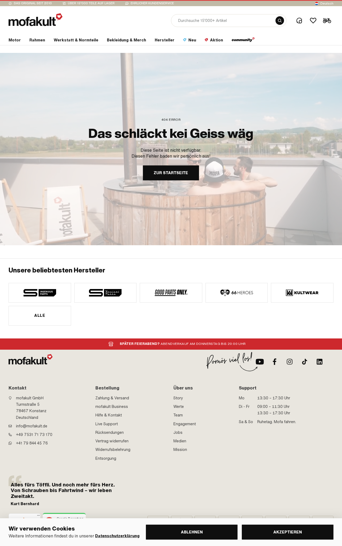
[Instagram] (289, 361)
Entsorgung (105, 458)
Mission (180, 449)
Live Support (106, 424)
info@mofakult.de (31, 426)
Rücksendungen (109, 432)
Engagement (184, 424)
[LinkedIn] (319, 361)
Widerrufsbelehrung (112, 449)
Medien (179, 441)
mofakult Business (111, 406)
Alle (39, 315)
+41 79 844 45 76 (32, 443)
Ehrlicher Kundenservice (152, 3)
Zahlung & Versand (112, 398)
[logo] (36, 19)
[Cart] (327, 20)
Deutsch (326, 3)
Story (178, 398)
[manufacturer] (40, 293)
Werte (178, 406)
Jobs (177, 432)
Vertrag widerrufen (112, 441)
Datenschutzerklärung (117, 536)
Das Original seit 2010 (33, 3)
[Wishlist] (313, 20)
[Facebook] (274, 361)
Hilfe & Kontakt (108, 415)
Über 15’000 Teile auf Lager (91, 3)
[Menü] (38, 516)
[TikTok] (304, 361)
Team (178, 415)
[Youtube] (259, 361)
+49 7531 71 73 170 (34, 434)
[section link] (243, 41)
